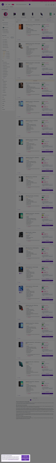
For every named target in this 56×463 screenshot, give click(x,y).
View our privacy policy (16, 459)
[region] (15, 458)
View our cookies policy (10, 459)
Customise (25, 459)
